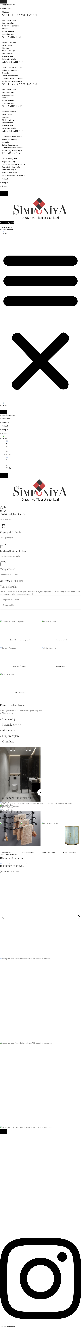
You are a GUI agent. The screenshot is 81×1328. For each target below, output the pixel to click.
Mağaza (5, 12)
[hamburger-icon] (3, 1)
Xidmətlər (6, 179)
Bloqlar (5, 182)
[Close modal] (3, 1131)
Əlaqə (4, 186)
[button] (40, 321)
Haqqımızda (7, 8)
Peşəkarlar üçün (8, 5)
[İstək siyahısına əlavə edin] (37, 623)
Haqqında (6, 419)
